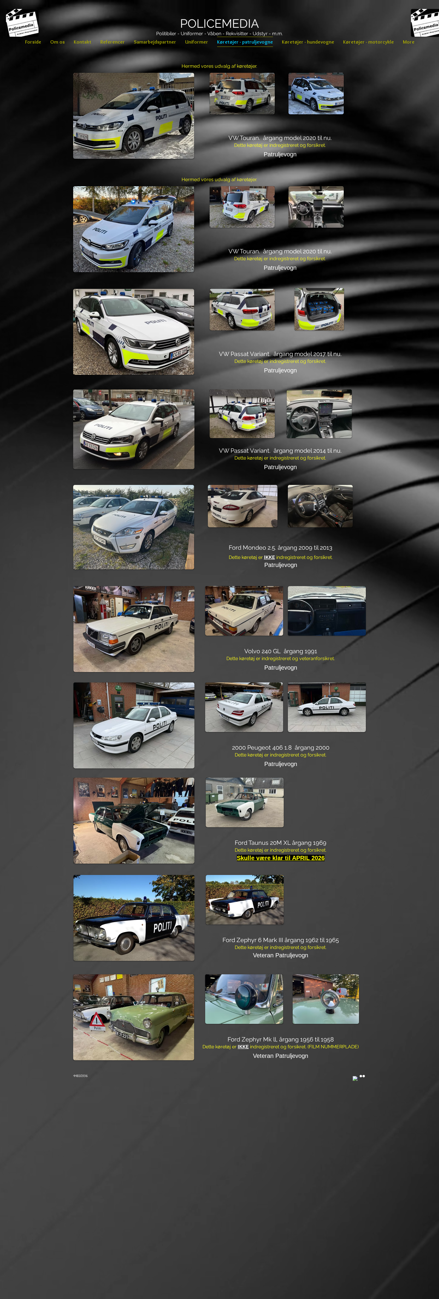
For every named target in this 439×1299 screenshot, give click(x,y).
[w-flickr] (362, 1076)
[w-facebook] (355, 1078)
